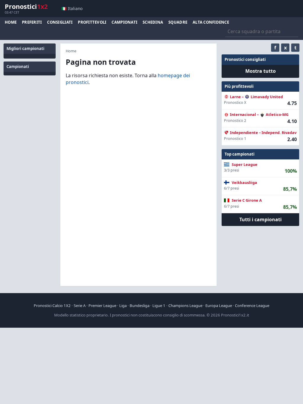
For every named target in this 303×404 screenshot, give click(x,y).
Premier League (102, 305)
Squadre (177, 22)
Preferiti (32, 22)
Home (11, 22)
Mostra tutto (260, 71)
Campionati (124, 22)
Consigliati (59, 22)
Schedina (153, 22)
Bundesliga (139, 305)
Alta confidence (211, 22)
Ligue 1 (158, 305)
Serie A (80, 305)
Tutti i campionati (260, 219)
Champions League (185, 305)
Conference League (252, 305)
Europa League (218, 305)
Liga (123, 305)
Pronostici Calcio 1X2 (52, 305)
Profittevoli (92, 22)
